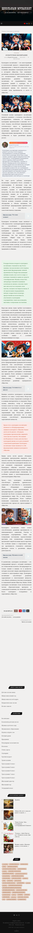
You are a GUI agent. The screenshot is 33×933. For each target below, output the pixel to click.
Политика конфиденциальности (13, 923)
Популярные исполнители (10, 743)
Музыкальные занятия (8, 873)
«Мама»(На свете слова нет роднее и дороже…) (23, 812)
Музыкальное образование (10, 729)
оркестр (14, 894)
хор (4, 899)
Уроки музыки (6, 760)
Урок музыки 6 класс (8, 770)
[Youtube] (24, 23)
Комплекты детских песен (10, 722)
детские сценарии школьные (9, 882)
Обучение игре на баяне (17, 875)
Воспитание (16, 52)
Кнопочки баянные (22, 868)
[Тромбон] (8, 804)
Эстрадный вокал (7, 788)
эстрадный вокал (21, 899)
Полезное (5, 746)
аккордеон (25, 878)
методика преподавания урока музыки (12, 887)
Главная (4, 31)
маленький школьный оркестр (15, 885)
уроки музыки (6, 896)
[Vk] (27, 23)
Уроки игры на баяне (16, 878)
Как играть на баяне (12, 866)
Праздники (5, 739)
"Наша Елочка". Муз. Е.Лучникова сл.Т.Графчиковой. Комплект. (23, 824)
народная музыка (6, 894)
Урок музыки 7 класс (8, 774)
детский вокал (20, 882)
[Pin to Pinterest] (20, 611)
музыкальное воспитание (19, 892)
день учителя (18, 880)
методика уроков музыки (8, 889)
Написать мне (19, 925)
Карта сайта (16, 921)
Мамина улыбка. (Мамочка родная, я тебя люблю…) (22, 845)
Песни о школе (6, 706)
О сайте (27, 923)
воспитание (10, 880)
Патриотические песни (9, 703)
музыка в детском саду (21, 889)
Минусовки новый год (9, 696)
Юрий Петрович (12, 57)
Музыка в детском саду (9, 725)
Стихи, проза (6, 750)
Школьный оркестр (8, 781)
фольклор (14, 896)
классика (28, 882)
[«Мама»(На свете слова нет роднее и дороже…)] (8, 815)
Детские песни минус (8, 692)
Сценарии (5, 753)
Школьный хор (6, 784)
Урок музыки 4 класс (8, 764)
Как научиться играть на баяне (9, 868)
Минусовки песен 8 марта (10, 699)
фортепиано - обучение (23, 896)
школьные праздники (11, 899)
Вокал (4, 866)
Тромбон (17, 800)
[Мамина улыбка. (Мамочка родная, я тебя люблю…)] (8, 848)
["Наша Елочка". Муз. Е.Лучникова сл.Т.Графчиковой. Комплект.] (8, 826)
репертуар (27, 894)
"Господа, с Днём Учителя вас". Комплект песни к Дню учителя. (23, 835)
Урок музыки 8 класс (8, 777)
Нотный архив (6, 736)
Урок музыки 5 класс (8, 767)
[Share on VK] (24, 611)
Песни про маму (6, 878)
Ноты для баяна (6, 875)
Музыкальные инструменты (21, 873)
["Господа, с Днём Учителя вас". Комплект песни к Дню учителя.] (8, 837)
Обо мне (11, 925)
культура (4, 885)
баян (4, 880)
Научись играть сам (8, 732)
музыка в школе (6, 892)
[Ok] (29, 23)
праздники (20, 894)
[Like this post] (16, 611)
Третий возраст (7, 757)
